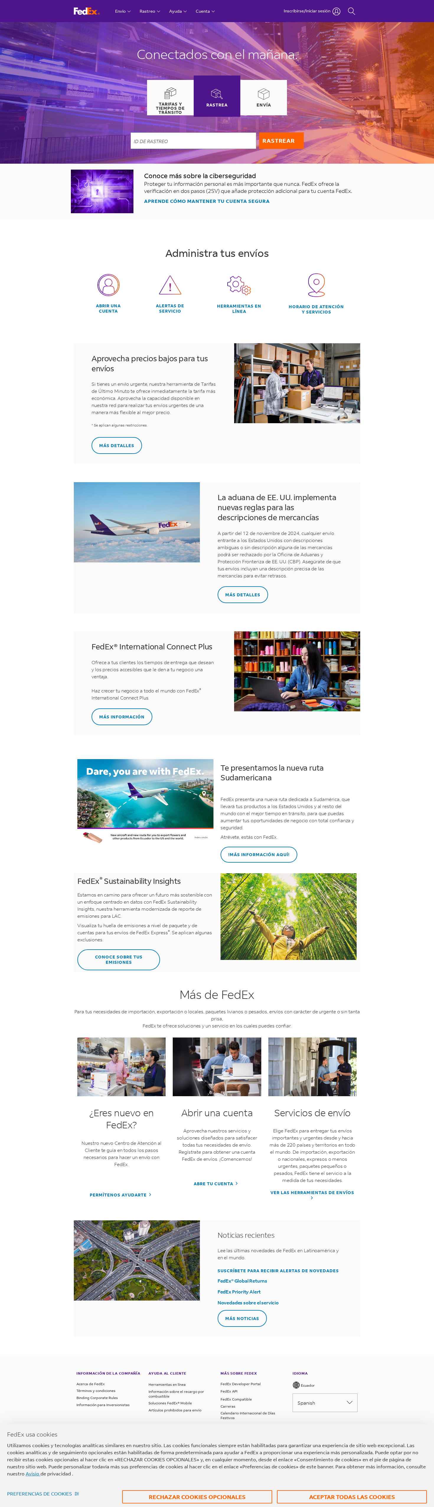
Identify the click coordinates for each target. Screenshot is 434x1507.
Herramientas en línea (167, 1384)
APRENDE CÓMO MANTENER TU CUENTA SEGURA (207, 201)
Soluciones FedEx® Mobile (170, 1403)
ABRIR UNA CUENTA (108, 308)
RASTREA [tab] (217, 105)
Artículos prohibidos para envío (175, 1410)
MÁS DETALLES (116, 445)
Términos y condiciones (95, 1390)
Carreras (228, 1406)
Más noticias (242, 1318)
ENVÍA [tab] (264, 105)
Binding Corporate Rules (97, 1398)
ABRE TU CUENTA (214, 1183)
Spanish (306, 1403)
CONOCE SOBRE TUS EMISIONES (119, 959)
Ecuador (307, 1385)
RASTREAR (278, 140)
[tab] (170, 97)
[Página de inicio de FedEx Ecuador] (92, 11)
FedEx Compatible (236, 1399)
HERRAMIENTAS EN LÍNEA (239, 308)
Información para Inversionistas (103, 1405)
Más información (122, 717)
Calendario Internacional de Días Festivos (248, 1415)
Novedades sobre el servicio (248, 1302)
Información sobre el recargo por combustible (176, 1393)
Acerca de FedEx (90, 1384)
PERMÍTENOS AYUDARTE (119, 1195)
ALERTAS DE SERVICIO (170, 308)
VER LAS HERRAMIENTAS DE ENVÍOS (312, 1192)
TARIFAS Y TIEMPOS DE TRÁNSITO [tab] (170, 108)
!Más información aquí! (259, 854)
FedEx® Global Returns (242, 1281)
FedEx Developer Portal (241, 1384)
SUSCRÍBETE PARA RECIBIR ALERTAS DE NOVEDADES (278, 1270)
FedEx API (229, 1391)
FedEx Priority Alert (239, 1291)
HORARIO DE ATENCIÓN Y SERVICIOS (316, 309)
